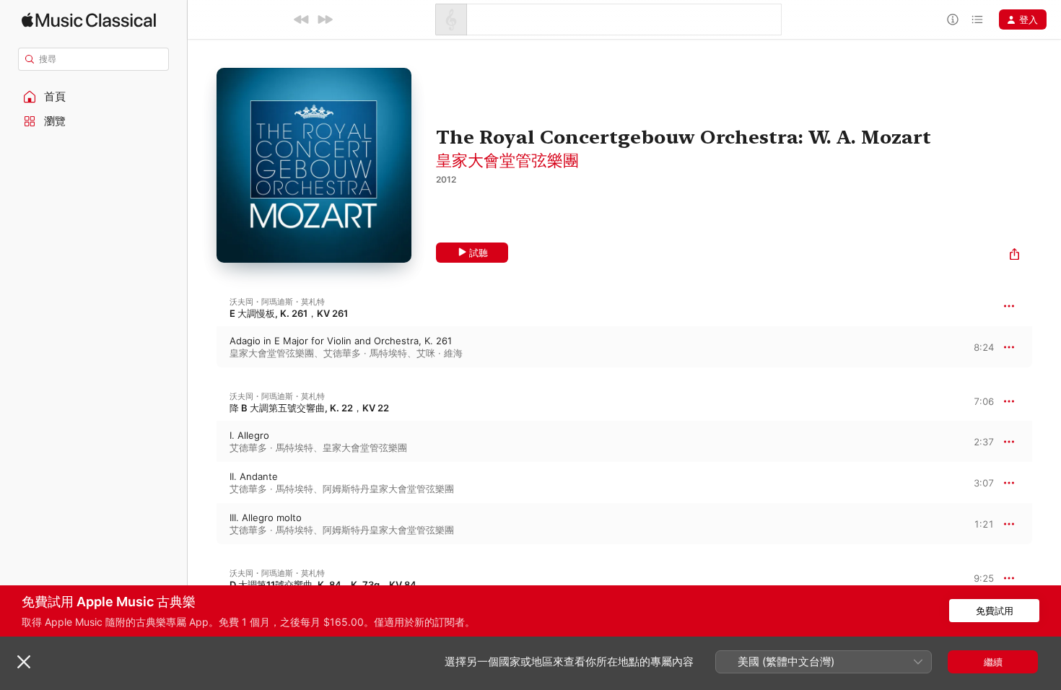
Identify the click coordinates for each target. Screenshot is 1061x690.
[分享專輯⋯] (1014, 256)
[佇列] (977, 19)
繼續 (993, 662)
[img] (89, 20)
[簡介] (952, 19)
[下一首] (324, 19)
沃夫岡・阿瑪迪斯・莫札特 (277, 302)
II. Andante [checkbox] (254, 476)
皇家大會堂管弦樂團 (507, 160)
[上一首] (301, 19)
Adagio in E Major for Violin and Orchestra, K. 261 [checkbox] (341, 340)
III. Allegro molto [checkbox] (266, 517)
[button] (94, 97)
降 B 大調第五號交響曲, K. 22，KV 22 (309, 408)
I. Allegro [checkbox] (249, 435)
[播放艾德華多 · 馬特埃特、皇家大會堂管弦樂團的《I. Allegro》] (202, 441)
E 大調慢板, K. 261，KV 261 (289, 313)
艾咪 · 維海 (439, 353)
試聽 (478, 252)
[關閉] (23, 661)
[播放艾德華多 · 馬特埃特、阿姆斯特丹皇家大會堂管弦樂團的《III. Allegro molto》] (202, 524)
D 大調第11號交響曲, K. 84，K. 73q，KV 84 (323, 584)
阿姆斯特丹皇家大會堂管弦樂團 (388, 488)
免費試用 (994, 610)
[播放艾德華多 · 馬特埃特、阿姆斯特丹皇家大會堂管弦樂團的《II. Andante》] (202, 483)
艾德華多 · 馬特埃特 (365, 353)
